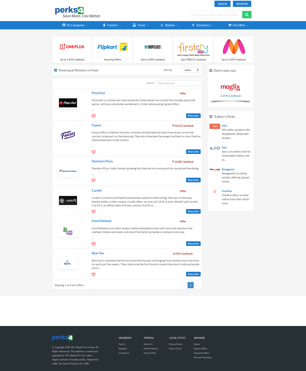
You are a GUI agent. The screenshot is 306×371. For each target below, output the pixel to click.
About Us (148, 344)
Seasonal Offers (201, 353)
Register (242, 3)
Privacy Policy (175, 344)
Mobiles (170, 25)
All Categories (76, 25)
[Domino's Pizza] (70, 171)
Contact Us (124, 353)
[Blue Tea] (70, 263)
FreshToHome (102, 221)
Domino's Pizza (102, 161)
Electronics (203, 25)
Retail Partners (151, 348)
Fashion (112, 25)
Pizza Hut (98, 93)
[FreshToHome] (70, 231)
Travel (141, 25)
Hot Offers (239, 25)
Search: (151, 82)
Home (197, 344)
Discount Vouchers (203, 357)
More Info (193, 115)
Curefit (97, 190)
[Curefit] (70, 200)
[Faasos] (70, 135)
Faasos (96, 125)
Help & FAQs (150, 353)
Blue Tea (98, 253)
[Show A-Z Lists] (56, 70)
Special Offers (200, 348)
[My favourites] (94, 116)
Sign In (222, 3)
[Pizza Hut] (70, 103)
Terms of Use (175, 348)
